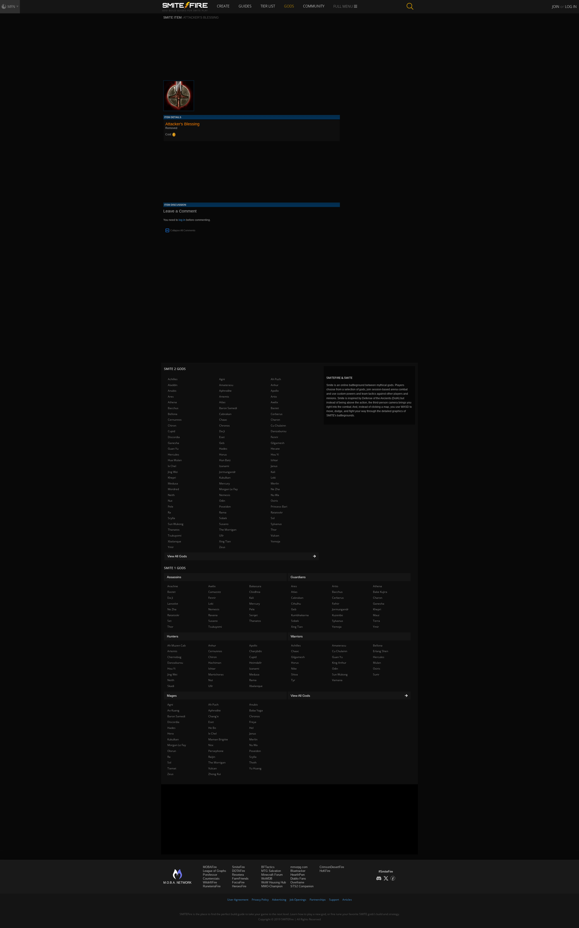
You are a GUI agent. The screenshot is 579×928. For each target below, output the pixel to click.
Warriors (297, 636)
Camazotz (214, 592)
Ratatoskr (277, 512)
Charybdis (255, 651)
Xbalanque (174, 541)
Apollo (275, 391)
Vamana (337, 680)
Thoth (252, 762)
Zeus (222, 547)
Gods (289, 6)
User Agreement (237, 900)
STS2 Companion (301, 886)
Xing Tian (225, 541)
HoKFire (325, 871)
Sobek (223, 518)
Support (334, 900)
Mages (172, 695)
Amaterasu (226, 385)
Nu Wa (275, 495)
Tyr (293, 680)
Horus (223, 454)
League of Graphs (214, 871)
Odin (222, 501)
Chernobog (174, 657)
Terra (376, 621)
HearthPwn (297, 874)
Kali (273, 472)
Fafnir (335, 604)
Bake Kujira (380, 592)
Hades (223, 449)
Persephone (215, 751)
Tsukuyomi (174, 535)
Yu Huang (255, 768)
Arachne (172, 586)
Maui (376, 615)
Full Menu (343, 6)
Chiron (172, 425)
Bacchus (173, 408)
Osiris (274, 501)
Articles (347, 900)
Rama (222, 512)
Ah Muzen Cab (176, 645)
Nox (210, 745)
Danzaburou (278, 431)
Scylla (171, 518)
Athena (172, 402)
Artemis (224, 396)
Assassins (174, 577)
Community (313, 6)
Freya (252, 722)
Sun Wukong (175, 524)
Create (223, 6)
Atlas (222, 402)
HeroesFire (239, 886)
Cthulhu (296, 604)
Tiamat (171, 768)
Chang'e (213, 716)
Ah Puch (276, 379)
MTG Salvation (271, 871)
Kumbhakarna (300, 615)
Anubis (172, 391)
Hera (170, 733)
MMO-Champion (271, 886)
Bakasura (255, 586)
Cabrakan (225, 414)
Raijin (211, 757)
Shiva (294, 674)
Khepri (172, 478)
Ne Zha (275, 489)
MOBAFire (210, 867)
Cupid (171, 431)
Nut (170, 501)
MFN (11, 6)
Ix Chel (172, 466)
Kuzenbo (337, 615)
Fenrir (274, 437)
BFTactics (268, 867)
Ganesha (173, 443)
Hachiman (214, 663)
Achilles (173, 379)
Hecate (275, 449)
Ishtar (274, 460)
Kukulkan (224, 478)
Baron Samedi (228, 408)
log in (182, 220)
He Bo (212, 728)
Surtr (376, 674)
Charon (275, 420)
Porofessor (210, 874)
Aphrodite (225, 391)
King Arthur (339, 663)
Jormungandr (227, 472)
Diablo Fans (298, 878)
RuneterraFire (212, 886)
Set (169, 621)
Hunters (172, 636)
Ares (171, 396)
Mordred (173, 489)
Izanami (224, 466)
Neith (171, 495)
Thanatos (174, 530)
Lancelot (172, 604)
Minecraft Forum (272, 874)
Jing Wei (173, 472)
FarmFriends (240, 878)
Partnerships (318, 900)
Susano (223, 524)
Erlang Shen (380, 651)
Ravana (213, 615)
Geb (221, 443)
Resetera (238, 874)
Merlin (275, 483)
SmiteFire (238, 867)
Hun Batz (225, 460)
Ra (169, 512)
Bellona (172, 414)
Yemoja (275, 541)
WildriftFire (210, 882)
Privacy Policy (260, 900)
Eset (222, 437)
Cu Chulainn (278, 425)
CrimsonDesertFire (332, 867)
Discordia (174, 437)
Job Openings (298, 900)
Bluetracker (297, 871)
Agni (222, 379)
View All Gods (177, 556)
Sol (273, 518)
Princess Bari (279, 506)
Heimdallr (255, 663)
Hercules (173, 454)
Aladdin (172, 385)
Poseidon (225, 506)
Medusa (173, 483)
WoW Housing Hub (273, 882)
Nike (294, 668)
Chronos (224, 425)
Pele (170, 506)
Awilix (274, 402)
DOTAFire (238, 871)
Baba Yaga (256, 710)
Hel (251, 728)
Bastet (275, 408)
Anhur (274, 385)
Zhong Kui (214, 774)
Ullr (221, 535)
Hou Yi (275, 454)
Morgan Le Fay (228, 489)
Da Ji (222, 431)
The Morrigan (227, 530)
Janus (274, 466)
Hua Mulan (175, 460)
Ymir (171, 547)
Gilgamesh (277, 443)
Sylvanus (276, 524)
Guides (245, 6)
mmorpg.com (299, 867)
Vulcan (275, 535)
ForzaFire (238, 882)
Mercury (224, 483)
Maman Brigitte (218, 739)
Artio (274, 396)
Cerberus (276, 414)
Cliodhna (254, 592)
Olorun (171, 751)
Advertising (279, 900)
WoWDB (266, 878)
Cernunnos (175, 420)
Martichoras (216, 674)
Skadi (170, 686)
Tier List (268, 6)
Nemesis (224, 495)
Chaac (223, 420)
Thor (274, 530)
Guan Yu (173, 449)
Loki (273, 478)
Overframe (297, 882)
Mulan (377, 663)
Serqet (253, 615)
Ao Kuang (173, 710)
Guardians (298, 577)
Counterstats (211, 878)
